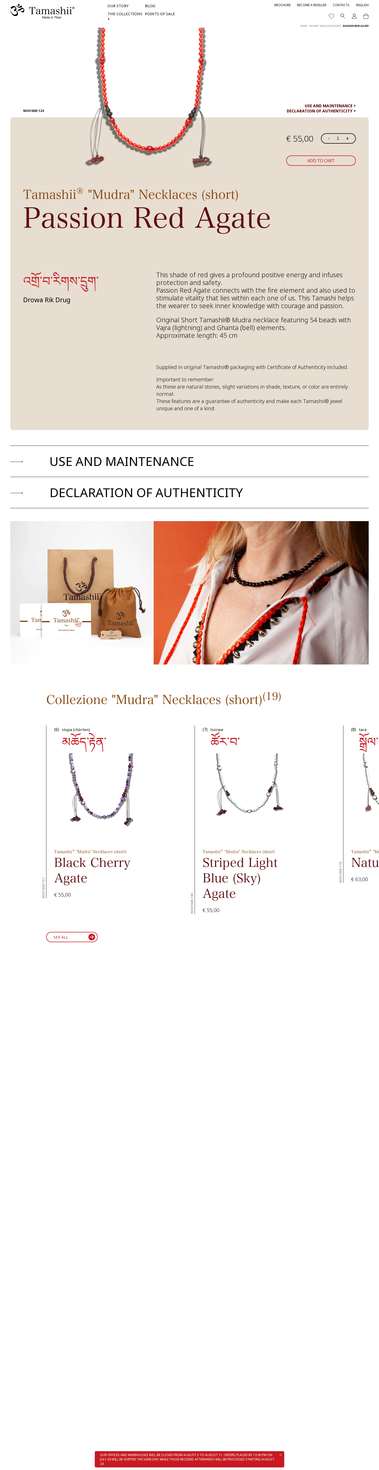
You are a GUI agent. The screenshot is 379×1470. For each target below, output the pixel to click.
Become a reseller (311, 5)
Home (303, 26)
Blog (150, 5)
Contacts (341, 5)
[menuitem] (362, 5)
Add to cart (321, 160)
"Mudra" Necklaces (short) (325, 26)
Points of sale (160, 13)
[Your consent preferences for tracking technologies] (370, 1461)
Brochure (282, 5)
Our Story (118, 5)
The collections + (125, 16)
